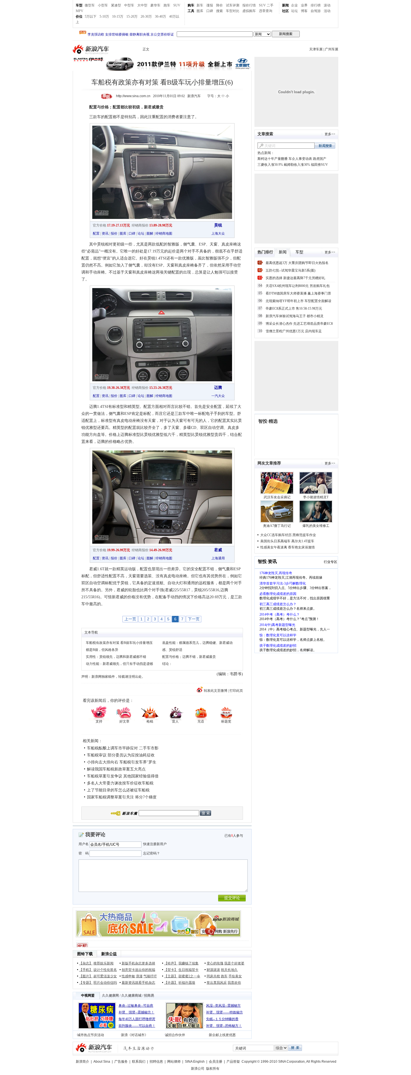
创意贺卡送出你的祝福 (138, 970)
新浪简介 (82, 1062)
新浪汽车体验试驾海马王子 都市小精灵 (294, 316)
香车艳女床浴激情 (301, 547)
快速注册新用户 (155, 844)
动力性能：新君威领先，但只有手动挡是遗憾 (119, 664)
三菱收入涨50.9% (270, 165)
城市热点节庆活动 (90, 1035)
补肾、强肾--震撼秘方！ (136, 1012)
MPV (79, 11)
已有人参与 (234, 836)
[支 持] (98, 713)
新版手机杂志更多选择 (138, 963)
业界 (304, 5)
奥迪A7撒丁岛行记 (277, 526)
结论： (167, 664)
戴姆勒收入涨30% (297, 165)
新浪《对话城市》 (134, 1035)
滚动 (327, 5)
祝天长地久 (229, 970)
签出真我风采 (217, 983)
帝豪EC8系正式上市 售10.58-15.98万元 (294, 308)
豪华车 (155, 5)
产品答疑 (233, 1062)
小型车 (103, 5)
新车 (200, 5)
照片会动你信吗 (105, 983)
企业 (294, 5)
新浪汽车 (91, 49)
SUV (176, 5)
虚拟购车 (249, 11)
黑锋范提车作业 (304, 535)
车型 (79, 5)
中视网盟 (88, 995)
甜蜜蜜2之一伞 (189, 976)
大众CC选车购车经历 (276, 535)
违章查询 (265, 11)
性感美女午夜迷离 (273, 547)
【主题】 (171, 976)
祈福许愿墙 (186, 983)
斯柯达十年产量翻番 (273, 159)
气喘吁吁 (150, 976)
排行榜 (316, 5)
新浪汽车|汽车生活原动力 (139, 1048)
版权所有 (212, 1069)
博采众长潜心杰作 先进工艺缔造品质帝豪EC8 (299, 324)
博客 (304, 11)
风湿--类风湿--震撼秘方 (223, 1006)
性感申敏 (128, 976)
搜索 (219, 11)
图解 (150, 233)
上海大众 (218, 233)
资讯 (105, 233)
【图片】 (86, 976)
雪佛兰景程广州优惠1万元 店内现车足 (294, 331)
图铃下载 (85, 954)
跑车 (167, 5)
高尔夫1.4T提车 (302, 541)
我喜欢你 (234, 983)
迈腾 (218, 387)
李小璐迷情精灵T (316, 497)
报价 (114, 233)
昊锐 (218, 225)
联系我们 (138, 1062)
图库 (200, 11)
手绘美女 (235, 976)
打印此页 (236, 691)
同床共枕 (213, 976)
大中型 (142, 5)
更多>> (330, 134)
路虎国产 (319, 159)
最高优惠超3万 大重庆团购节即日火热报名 (297, 263)
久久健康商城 (131, 995)
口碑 (209, 11)
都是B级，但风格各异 (102, 650)
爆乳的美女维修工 (316, 526)
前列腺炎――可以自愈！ (137, 1026)
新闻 (285, 5)
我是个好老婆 (234, 963)
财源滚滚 (213, 970)
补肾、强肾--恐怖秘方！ (224, 1026)
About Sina (101, 1062)
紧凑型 (116, 5)
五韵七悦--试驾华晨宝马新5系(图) (290, 270)
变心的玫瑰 (215, 963)
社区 (285, 11)
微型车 (90, 5)
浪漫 (139, 976)
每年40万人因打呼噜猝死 (137, 1019)
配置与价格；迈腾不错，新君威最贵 (189, 657)
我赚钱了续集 (188, 963)
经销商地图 (163, 233)
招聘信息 (156, 1062)
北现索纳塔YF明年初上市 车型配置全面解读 (298, 301)
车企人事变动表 (300, 159)
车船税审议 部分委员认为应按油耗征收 (121, 755)
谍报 (209, 5)
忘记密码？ (151, 853)
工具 (191, 11)
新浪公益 (109, 954)
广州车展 (331, 49)
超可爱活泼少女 (105, 976)
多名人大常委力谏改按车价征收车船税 (120, 783)
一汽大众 (218, 396)
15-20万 (132, 16)
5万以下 (90, 16)
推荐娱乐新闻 (103, 963)
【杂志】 (86, 963)
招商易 (149, 995)
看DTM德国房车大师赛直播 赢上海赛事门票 (298, 293)
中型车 (129, 5)
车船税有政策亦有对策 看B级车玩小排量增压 (119, 643)
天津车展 (316, 49)
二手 (270, 5)
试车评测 (232, 5)
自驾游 (316, 11)
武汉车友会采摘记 (277, 497)
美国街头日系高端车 (275, 541)
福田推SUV (319, 165)
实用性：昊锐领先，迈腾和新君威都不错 (116, 657)
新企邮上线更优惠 (222, 1035)
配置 (96, 233)
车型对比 (232, 11)
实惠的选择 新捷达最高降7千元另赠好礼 (295, 278)
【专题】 (86, 983)
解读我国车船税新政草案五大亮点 (116, 769)
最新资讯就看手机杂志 (138, 983)
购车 (191, 5)
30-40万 (160, 16)
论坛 (294, 11)
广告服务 (121, 1062)
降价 (219, 5)
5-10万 (104, 16)
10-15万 (117, 16)
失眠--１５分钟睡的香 (222, 1019)
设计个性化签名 (105, 970)
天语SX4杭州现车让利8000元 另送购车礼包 (298, 286)
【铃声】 (171, 963)
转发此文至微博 (215, 691)
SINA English (195, 1062)
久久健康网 (110, 995)
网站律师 (174, 1062)
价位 (79, 16)
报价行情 (249, 5)
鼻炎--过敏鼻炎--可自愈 (136, 1006)
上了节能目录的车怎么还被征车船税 (118, 790)
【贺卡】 (171, 970)
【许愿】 (171, 983)
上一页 (130, 619)
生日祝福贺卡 (188, 970)
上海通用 (218, 558)
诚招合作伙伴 (175, 1035)
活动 (327, 11)
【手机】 (86, 970)
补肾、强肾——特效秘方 (224, 1012)
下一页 (194, 619)
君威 (218, 550)
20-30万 (146, 16)
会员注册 (215, 1062)
